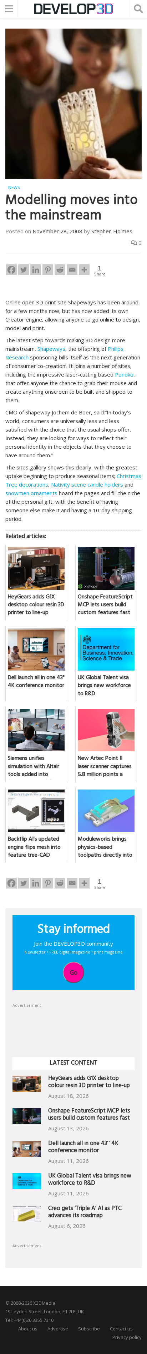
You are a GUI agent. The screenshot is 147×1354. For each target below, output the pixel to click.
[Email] (72, 269)
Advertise (57, 1328)
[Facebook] (11, 269)
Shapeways (51, 348)
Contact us (121, 1328)
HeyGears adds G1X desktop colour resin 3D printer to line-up (89, 1083)
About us (27, 1328)
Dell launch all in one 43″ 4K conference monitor (83, 1148)
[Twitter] (23, 269)
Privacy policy (127, 1337)
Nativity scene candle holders (87, 484)
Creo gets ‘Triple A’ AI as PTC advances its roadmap (85, 1213)
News (14, 187)
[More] (84, 269)
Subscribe (89, 1328)
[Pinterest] (47, 269)
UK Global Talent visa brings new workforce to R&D (89, 1180)
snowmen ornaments (31, 493)
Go (73, 972)
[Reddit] (60, 269)
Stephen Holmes (111, 231)
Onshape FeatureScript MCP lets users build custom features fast (89, 1115)
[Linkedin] (35, 269)
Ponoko (124, 374)
